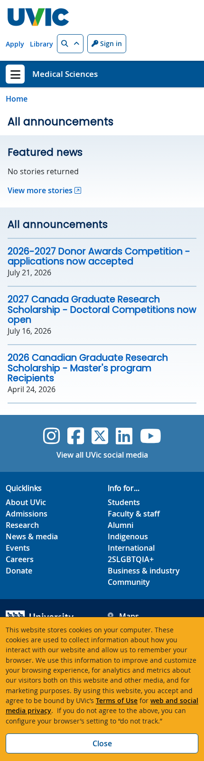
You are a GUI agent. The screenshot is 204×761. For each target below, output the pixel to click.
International (131, 548)
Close (102, 743)
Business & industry (144, 570)
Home (17, 99)
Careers (20, 559)
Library (41, 43)
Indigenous (128, 536)
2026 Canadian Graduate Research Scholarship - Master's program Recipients (88, 368)
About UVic (26, 502)
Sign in (110, 43)
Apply (15, 43)
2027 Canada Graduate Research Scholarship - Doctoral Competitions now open (102, 309)
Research (22, 525)
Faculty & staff (134, 513)
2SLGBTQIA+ (131, 559)
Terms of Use (117, 700)
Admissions (26, 513)
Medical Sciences (65, 73)
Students (124, 502)
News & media (32, 536)
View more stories (40, 190)
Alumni (120, 525)
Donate (19, 570)
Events (18, 548)
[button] (70, 43)
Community (129, 582)
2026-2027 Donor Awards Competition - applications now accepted (99, 256)
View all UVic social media (102, 455)
